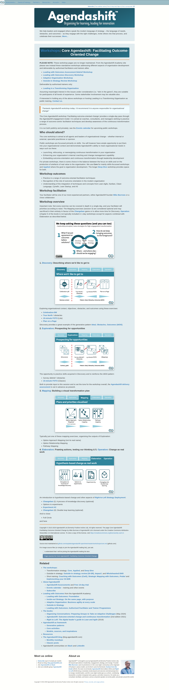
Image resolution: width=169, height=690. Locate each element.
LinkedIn (80, 646)
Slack (70, 646)
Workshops (50, 50)
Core (70, 571)
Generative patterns (55, 625)
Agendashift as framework (55, 623)
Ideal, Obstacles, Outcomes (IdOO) (107, 325)
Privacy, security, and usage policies (94, 682)
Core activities (53, 628)
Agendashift (57, 667)
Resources (48, 634)
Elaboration (48, 449)
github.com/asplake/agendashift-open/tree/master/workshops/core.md (82, 543)
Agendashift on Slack (48, 665)
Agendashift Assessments (58, 585)
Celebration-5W (50, 312)
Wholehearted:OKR (114, 573)
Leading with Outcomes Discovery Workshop (63, 75)
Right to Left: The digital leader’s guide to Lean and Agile (72, 620)
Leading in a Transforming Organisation (61, 88)
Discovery (47, 263)
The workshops (50, 568)
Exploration (48, 328)
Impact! (98, 573)
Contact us (57, 101)
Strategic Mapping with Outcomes (103, 576)
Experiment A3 (49, 507)
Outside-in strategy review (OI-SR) (79, 573)
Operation (125, 211)
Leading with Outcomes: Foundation (63, 596)
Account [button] (55, 2)
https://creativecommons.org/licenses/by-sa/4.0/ (107, 533)
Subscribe (91, 6)
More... (65, 36)
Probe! (123, 576)
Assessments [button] (10, 2)
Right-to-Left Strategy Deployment (110, 497)
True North (48, 315)
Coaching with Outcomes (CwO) (73, 576)
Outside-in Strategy (55, 605)
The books (48, 611)
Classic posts (53, 643)
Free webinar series (100, 6)
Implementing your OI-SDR (58, 579)
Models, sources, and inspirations (62, 631)
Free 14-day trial (111, 6)
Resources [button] (45, 2)
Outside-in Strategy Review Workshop (60, 81)
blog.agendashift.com (54, 663)
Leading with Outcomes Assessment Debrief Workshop (67, 72)
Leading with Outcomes (53, 593)
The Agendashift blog (52, 637)
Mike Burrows (119, 195)
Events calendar (83, 128)
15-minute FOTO (50, 318)
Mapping (46, 391)
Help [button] (63, 2)
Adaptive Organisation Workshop (58, 78)
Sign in (119, 6)
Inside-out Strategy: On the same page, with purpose (70, 599)
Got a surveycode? (127, 6)
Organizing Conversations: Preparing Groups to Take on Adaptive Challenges (81, 614)
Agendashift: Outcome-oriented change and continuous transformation (78, 617)
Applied (46, 167)
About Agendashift (51, 582)
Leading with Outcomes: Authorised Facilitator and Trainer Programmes (79, 608)
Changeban (79, 211)
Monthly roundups (55, 640)
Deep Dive (102, 167)
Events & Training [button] (24, 2)
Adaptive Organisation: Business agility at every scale (71, 602)
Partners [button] (36, 2)
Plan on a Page (50, 321)
